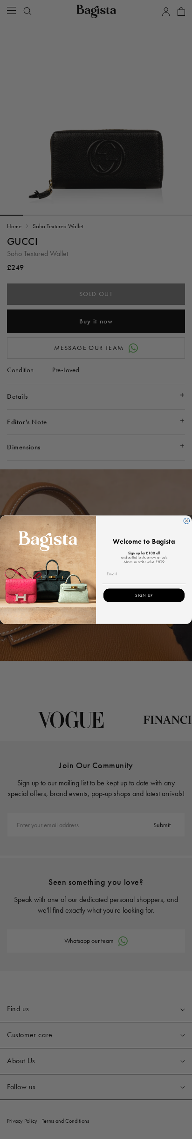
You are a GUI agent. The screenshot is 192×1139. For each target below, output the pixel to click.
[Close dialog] (187, 521)
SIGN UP (144, 595)
